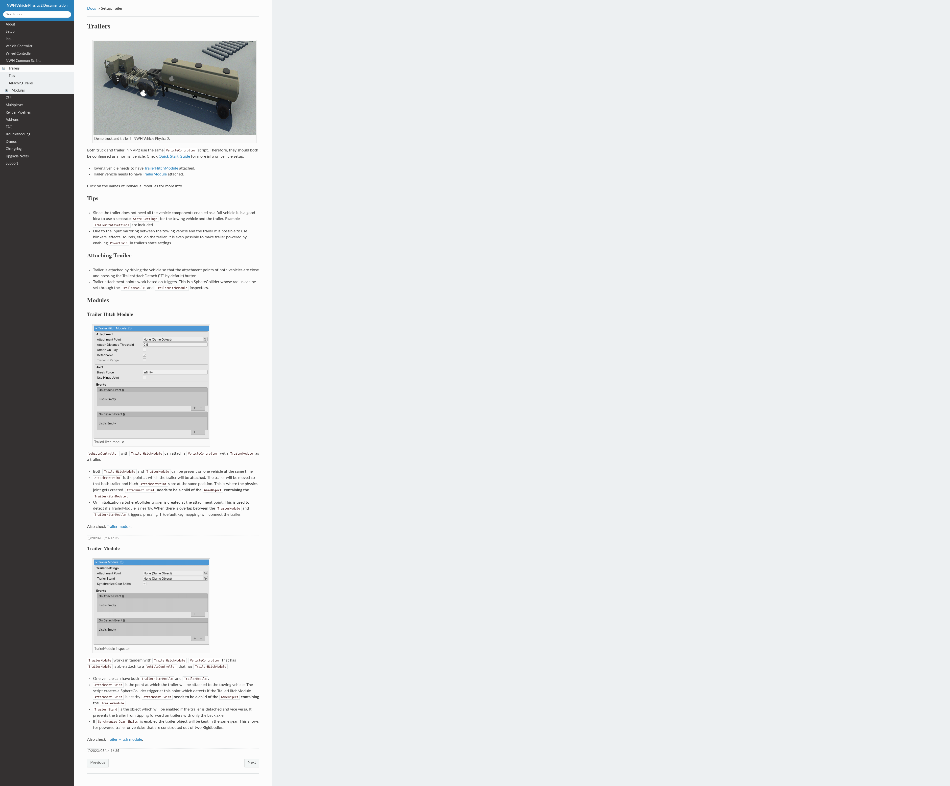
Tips (12, 76)
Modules (18, 90)
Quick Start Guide (174, 156)
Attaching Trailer (21, 83)
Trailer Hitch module (124, 739)
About (10, 24)
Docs (91, 8)
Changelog (14, 149)
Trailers (14, 68)
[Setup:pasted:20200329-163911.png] (175, 134)
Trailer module (119, 527)
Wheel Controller (19, 53)
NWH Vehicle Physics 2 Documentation (37, 5)
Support (12, 163)
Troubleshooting (18, 134)
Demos (11, 142)
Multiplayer (14, 105)
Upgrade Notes (17, 156)
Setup (10, 31)
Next (252, 762)
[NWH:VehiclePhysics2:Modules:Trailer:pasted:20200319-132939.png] (151, 437)
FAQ (9, 127)
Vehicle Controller (19, 46)
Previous (97, 762)
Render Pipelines (18, 112)
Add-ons (12, 120)
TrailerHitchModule (161, 168)
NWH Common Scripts (23, 61)
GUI (9, 98)
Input (10, 39)
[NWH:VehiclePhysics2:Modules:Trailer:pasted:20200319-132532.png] (151, 644)
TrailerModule (155, 174)
